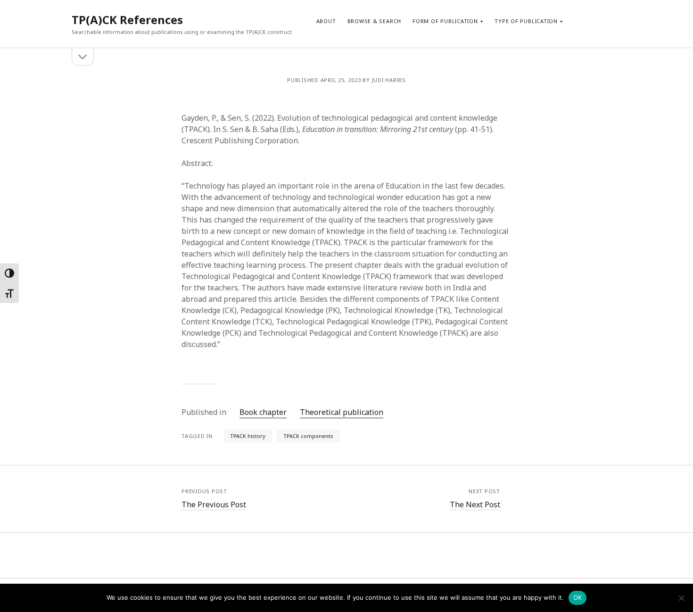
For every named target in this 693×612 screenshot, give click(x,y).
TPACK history (247, 435)
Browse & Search (374, 21)
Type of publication (526, 21)
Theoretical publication (341, 412)
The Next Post (475, 504)
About (326, 21)
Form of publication (445, 21)
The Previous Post (214, 504)
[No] (681, 598)
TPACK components (308, 435)
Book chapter (263, 412)
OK (577, 597)
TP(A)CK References (127, 19)
